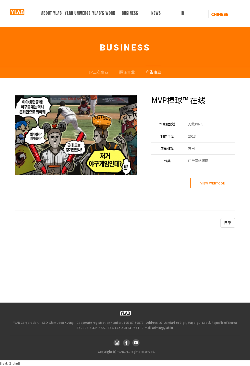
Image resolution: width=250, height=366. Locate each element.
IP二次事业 (98, 72)
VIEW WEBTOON (212, 183)
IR (182, 13)
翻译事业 (127, 72)
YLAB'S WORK (103, 13)
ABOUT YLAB (51, 13)
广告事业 (153, 72)
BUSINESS (130, 13)
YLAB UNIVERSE (78, 13)
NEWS (156, 13)
